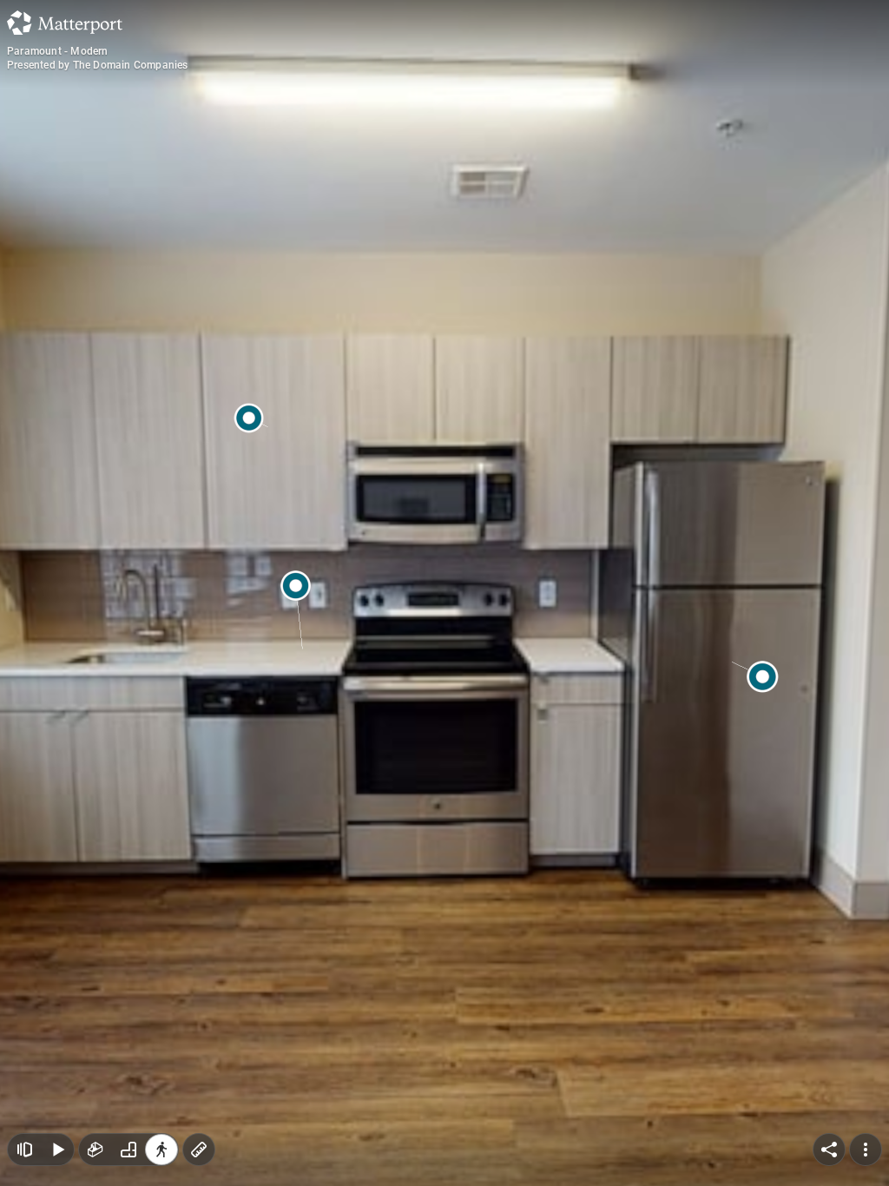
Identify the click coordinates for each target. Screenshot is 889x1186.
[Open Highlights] (24, 1149)
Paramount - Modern (58, 51)
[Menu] (865, 1149)
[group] (128, 1149)
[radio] (95, 1149)
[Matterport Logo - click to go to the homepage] (64, 22)
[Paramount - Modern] (444, 593)
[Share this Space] (829, 1149)
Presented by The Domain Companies (97, 65)
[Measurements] (198, 1149)
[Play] (57, 1149)
